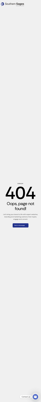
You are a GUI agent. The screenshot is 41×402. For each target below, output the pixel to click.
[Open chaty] (35, 397)
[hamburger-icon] (38, 4)
